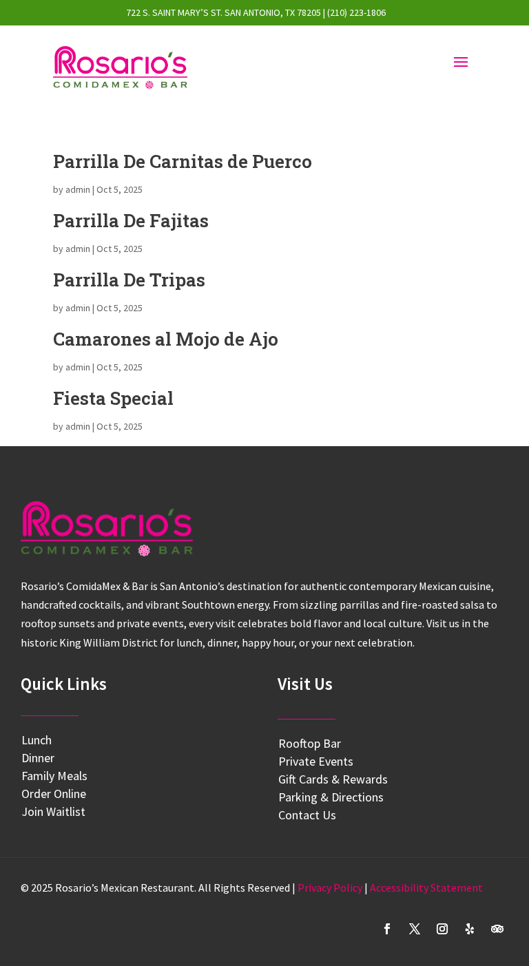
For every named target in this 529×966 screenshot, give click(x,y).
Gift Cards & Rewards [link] (333, 779)
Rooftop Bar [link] (309, 743)
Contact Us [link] (307, 815)
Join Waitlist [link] (53, 811)
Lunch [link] (36, 740)
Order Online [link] (53, 793)
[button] (387, 929)
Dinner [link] (37, 758)
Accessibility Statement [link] (426, 887)
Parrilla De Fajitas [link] (131, 220)
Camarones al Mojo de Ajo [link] (165, 338)
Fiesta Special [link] (113, 398)
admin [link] (77, 189)
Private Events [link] (315, 761)
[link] (120, 68)
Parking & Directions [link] (331, 797)
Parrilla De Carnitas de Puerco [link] (182, 161)
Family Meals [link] (54, 776)
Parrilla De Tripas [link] (129, 279)
